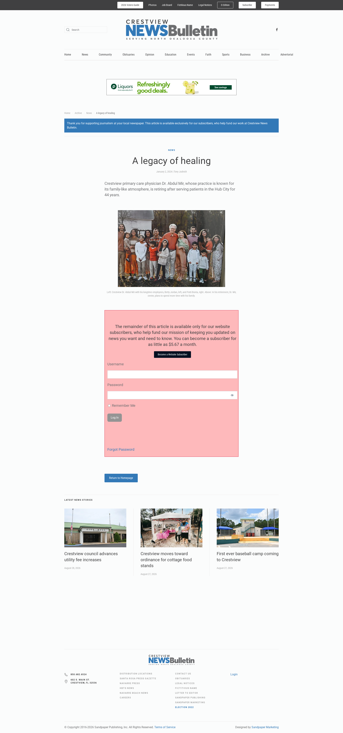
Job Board (167, 5)
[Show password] (232, 395)
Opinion (149, 54)
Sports (225, 54)
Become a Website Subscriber (172, 354)
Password (115, 385)
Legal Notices (205, 5)
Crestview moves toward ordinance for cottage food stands (166, 559)
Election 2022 (184, 707)
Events (191, 54)
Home (67, 54)
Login (234, 674)
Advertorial (286, 54)
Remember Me (123, 405)
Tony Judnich (180, 171)
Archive (265, 54)
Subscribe (247, 5)
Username (115, 364)
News (85, 54)
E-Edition (225, 5)
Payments (270, 5)
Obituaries (129, 54)
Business (245, 54)
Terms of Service (164, 727)
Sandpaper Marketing (265, 727)
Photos (152, 5)
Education (170, 54)
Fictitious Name (185, 5)
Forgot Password (120, 449)
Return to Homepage (121, 478)
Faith (208, 54)
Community (105, 54)
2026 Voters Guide (130, 5)
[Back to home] (171, 29)
